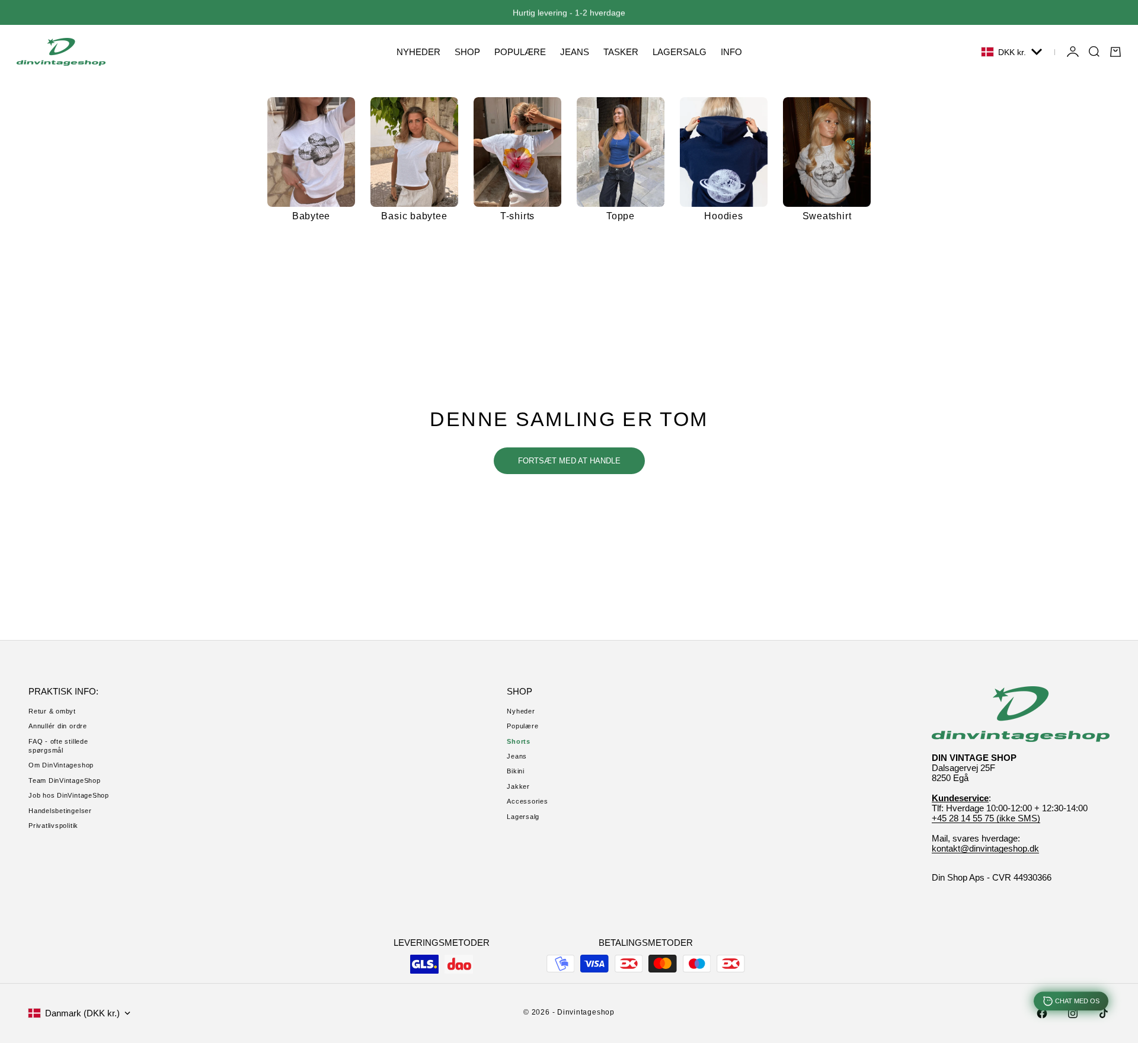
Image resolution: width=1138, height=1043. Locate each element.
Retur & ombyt (52, 711)
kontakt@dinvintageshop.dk (985, 848)
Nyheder (521, 711)
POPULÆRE (520, 52)
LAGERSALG (680, 52)
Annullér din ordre (57, 726)
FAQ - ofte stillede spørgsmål (58, 746)
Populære (522, 726)
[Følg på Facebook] (1042, 1013)
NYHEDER (418, 52)
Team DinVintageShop (64, 780)
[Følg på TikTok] (1104, 1013)
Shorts (518, 741)
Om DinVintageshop (61, 765)
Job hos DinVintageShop (68, 795)
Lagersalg (523, 816)
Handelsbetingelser (60, 810)
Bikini (516, 771)
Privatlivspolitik (53, 825)
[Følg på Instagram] (1073, 1013)
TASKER (620, 52)
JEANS (574, 52)
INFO (731, 52)
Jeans (517, 756)
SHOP (467, 52)
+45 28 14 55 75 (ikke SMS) (986, 818)
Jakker (518, 786)
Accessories (527, 801)
